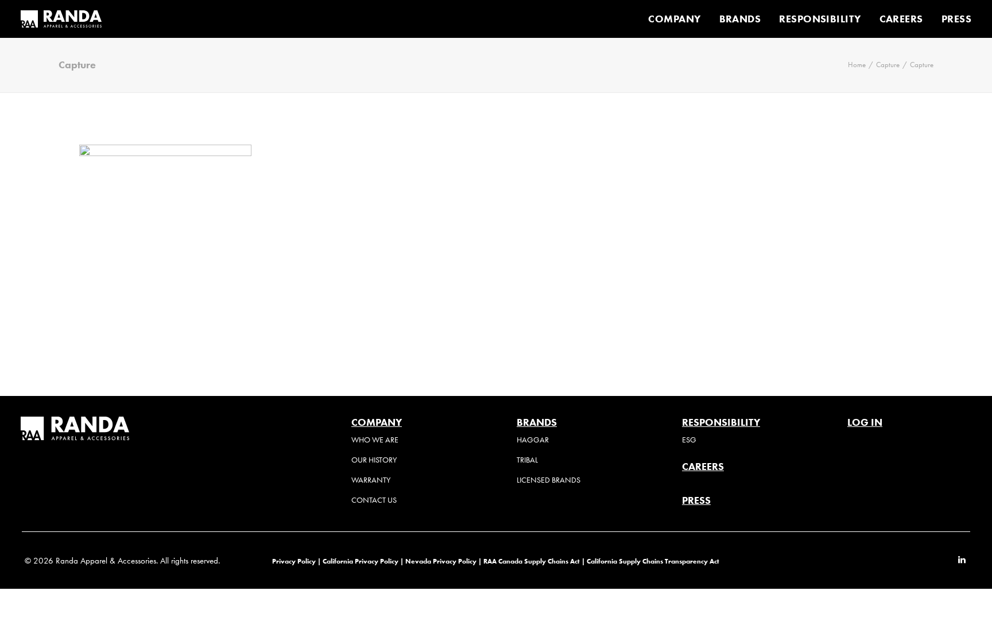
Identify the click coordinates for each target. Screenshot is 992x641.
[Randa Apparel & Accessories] (61, 19)
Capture (888, 64)
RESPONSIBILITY (820, 19)
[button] (961, 560)
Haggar (533, 440)
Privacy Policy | (296, 561)
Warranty (370, 480)
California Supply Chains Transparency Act (653, 561)
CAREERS (901, 19)
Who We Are (374, 440)
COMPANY (674, 19)
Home (857, 64)
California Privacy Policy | (364, 561)
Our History (374, 460)
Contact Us (374, 500)
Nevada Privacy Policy (440, 561)
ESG (689, 440)
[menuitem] (678, 19)
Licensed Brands (548, 480)
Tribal (527, 460)
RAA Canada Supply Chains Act (532, 561)
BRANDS (740, 19)
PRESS (956, 19)
